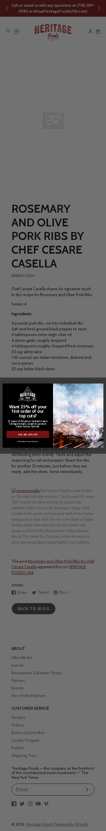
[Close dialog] (100, 386)
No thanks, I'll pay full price (28, 441)
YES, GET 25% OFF (27, 434)
